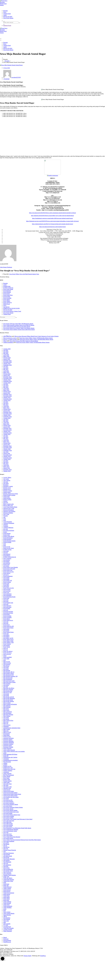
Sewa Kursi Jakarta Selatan (10, 810)
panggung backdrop (8, 738)
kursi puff (5, 604)
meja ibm (5, 686)
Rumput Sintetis (7, 781)
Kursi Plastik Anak (8, 602)
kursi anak (6, 551)
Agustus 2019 (6, 459)
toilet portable (6, 923)
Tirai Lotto (6, 920)
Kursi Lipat (6, 583)
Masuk (5, 937)
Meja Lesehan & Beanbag (10, 704)
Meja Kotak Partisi (8, 700)
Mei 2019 (5, 463)
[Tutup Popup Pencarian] (4, 24)
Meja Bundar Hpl (7, 677)
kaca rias (5, 529)
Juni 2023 (5, 403)
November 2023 (7, 396)
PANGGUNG (7, 736)
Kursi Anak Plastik (8, 289)
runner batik (6, 782)
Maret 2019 (6, 466)
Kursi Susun (6, 624)
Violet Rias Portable (8, 928)
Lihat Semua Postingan (6, 267)
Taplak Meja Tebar (8, 881)
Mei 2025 (5, 369)
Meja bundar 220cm (8, 673)
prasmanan (6, 772)
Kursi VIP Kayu (7, 302)
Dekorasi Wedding (8, 513)
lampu (4, 655)
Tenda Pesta (6, 895)
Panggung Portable (8, 747)
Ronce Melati (6, 776)
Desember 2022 (7, 412)
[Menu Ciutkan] (0, 38)
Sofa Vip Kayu (7, 872)
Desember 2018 (7, 469)
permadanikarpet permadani (10, 760)
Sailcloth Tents (7, 788)
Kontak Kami (6, 286)
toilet (4, 922)
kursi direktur (6, 563)
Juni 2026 (5, 351)
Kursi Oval (6, 592)
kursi (4, 543)
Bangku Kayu (7, 489)
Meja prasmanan (7, 711)
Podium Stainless (7, 770)
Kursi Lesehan (7, 582)
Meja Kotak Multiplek (9, 698)
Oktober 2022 (6, 415)
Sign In (5, 845)
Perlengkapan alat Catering (10, 757)
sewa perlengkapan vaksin (10, 831)
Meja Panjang (6, 707)
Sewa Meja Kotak (8, 823)
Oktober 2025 (6, 363)
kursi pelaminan (7, 594)
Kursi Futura (6, 293)
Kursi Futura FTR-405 (9, 568)
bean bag (5, 502)
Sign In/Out (6, 847)
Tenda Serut (6, 904)
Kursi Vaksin (6, 647)
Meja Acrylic (6, 661)
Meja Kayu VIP (7, 692)
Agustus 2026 (6, 349)
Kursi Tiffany (6, 301)
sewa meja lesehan (8, 825)
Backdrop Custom (8, 486)
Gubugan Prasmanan (8, 523)
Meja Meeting (6, 705)
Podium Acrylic (7, 766)
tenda (4, 882)
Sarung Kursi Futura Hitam (10, 792)
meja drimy (6, 685)
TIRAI (5, 916)
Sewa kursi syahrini (8, 817)
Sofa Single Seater (8, 870)
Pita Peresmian (7, 761)
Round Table (6, 779)
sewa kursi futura (7, 806)
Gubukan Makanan (8, 527)
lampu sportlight (7, 657)
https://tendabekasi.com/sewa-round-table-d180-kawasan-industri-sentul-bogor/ (52, 218)
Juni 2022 (5, 419)
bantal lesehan (7, 498)
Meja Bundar (6, 670)
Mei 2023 (5, 405)
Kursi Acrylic (6, 546)
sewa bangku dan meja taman (11, 797)
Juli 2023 (5, 402)
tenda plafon (6, 897)
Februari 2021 (7, 443)
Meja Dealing (6, 683)
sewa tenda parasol (8, 838)
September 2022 (7, 416)
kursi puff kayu (7, 605)
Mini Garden (6, 729)
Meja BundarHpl (7, 679)
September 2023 (7, 399)
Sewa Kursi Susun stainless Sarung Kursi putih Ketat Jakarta (19, 329)
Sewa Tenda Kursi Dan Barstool (11, 837)
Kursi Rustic (6, 614)
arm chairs (6, 483)
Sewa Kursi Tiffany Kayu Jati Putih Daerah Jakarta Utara (24, 274)
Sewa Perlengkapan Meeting (10, 829)
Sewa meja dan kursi (8, 820)
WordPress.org (7, 942)
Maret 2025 (6, 372)
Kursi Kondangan (8, 576)
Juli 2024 (5, 384)
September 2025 (7, 365)
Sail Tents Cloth (7, 786)
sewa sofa (5, 832)
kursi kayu (6, 574)
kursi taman (6, 629)
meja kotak (6, 694)
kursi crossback (7, 558)
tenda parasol (6, 894)
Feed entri (5, 939)
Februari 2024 (7, 391)
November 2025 (7, 362)
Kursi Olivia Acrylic (8, 588)
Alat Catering (6, 480)
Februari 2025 (7, 374)
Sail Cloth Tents (7, 784)
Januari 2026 (6, 359)
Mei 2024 (5, 387)
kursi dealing (6, 560)
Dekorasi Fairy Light (8, 508)
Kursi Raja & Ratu (8, 611)
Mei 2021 (5, 438)
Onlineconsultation (8, 342)
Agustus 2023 (6, 400)
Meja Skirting (6, 716)
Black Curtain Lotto (8, 504)
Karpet (5, 532)
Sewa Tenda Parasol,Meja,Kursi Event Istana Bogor (16, 326)
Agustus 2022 (6, 418)
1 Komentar (6, 79)
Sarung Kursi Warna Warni (10, 795)
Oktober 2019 (6, 456)
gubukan (5, 524)
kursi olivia (6, 586)
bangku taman (7, 492)
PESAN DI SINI (7, 16)
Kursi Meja (6, 585)
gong (4, 518)
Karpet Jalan (6, 535)
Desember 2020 (7, 446)
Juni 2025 (5, 368)
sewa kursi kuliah (7, 813)
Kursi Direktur (7, 292)
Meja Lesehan (7, 703)
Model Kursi (6, 304)
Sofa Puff (5, 866)
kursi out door (6, 589)
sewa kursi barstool (8, 801)
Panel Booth (6, 733)
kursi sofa (5, 622)
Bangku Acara (7, 487)
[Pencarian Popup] (4, 21)
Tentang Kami (7, 13)
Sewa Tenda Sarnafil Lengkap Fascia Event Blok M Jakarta (18, 325)
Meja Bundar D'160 (8, 675)
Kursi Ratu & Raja (8, 613)
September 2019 (7, 458)
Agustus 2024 (6, 382)
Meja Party (6, 708)
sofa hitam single (7, 856)
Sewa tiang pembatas (8, 841)
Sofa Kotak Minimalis (9, 859)
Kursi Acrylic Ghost (8, 548)
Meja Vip (5, 723)
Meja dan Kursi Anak (8, 680)
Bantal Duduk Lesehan (9, 495)
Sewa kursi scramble (8, 816)
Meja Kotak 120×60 (8, 697)
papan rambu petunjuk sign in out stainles (14, 751)
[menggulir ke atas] (2, 958)
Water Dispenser (7, 931)
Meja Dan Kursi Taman (9, 682)
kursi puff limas (7, 607)
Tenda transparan (7, 906)
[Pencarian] (16, 317)
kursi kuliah (6, 577)
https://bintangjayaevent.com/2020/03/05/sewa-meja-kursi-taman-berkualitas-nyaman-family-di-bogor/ (52, 221)
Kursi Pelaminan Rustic (9, 596)
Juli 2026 (5, 350)
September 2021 (7, 432)
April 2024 (6, 388)
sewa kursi (6, 798)
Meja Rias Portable (8, 714)
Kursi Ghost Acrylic (8, 571)
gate (4, 517)
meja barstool (6, 664)
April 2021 (6, 440)
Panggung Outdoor (8, 744)
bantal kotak (6, 496)
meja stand (6, 717)
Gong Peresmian (7, 521)
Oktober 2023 (6, 397)
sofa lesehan (6, 860)
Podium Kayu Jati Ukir (9, 769)
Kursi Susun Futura (8, 627)
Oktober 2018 (6, 471)
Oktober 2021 (6, 431)
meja (4, 660)
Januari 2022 (6, 427)
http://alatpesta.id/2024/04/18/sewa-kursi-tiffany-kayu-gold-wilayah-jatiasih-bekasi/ (52, 215)
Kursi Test (6, 633)
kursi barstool (6, 554)
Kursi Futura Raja (8, 295)
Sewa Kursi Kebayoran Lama (11, 811)
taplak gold (6, 876)
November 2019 (7, 455)
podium (5, 763)
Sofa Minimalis (7, 862)
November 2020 (7, 447)
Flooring (5, 515)
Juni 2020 (5, 452)
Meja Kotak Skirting (8, 701)
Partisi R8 (5, 756)
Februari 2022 (7, 425)
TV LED (5, 925)
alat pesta (7, 61)
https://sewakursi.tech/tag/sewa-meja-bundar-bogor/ (52, 226)
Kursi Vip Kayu (7, 652)
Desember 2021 (7, 428)
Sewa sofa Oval (7, 834)
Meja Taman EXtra (8, 720)
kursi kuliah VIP (7, 580)
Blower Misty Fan (8, 505)
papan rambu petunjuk (9, 750)
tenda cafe (6, 885)
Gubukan (5, 526)
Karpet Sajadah (7, 542)
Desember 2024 (7, 377)
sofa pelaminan (7, 865)
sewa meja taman (7, 826)
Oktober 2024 (6, 379)
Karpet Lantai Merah (8, 536)
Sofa (4, 851)
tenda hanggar (7, 890)
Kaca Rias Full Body (8, 530)
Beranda (5, 10)
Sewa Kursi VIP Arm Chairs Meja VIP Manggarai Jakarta (18, 323)
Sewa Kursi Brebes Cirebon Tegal (12, 311)
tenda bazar (6, 884)
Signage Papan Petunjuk (9, 850)
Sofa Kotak (6, 857)
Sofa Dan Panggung (8, 853)
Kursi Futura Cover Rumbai (10, 567)
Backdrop (5, 485)
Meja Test (5, 722)
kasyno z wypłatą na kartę (10, 339)
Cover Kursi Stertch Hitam (10, 507)
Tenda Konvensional (8, 892)
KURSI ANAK (7, 549)
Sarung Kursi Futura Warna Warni (12, 794)
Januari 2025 (6, 375)
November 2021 (7, 430)
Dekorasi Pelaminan (8, 510)
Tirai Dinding (6, 918)
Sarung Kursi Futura (8, 791)
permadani (6, 758)
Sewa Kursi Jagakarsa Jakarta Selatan (13, 807)
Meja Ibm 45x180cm (8, 688)
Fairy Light (6, 514)
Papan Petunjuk (7, 748)
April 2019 (6, 465)
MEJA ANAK (7, 663)
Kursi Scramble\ (7, 617)
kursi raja (5, 610)
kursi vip (5, 648)
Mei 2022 (5, 421)
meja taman (6, 719)
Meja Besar (6, 666)
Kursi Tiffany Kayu (8, 639)
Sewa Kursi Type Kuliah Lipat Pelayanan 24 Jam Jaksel (17, 819)
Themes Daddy (27, 955)
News (4, 12)
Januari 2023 (6, 410)
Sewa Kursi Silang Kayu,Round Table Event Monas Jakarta (18, 328)
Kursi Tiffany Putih (8, 641)
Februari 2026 (7, 357)
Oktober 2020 (6, 449)
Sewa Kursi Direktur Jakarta (10, 804)
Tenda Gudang (7, 888)
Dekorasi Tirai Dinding (9, 511)
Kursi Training (7, 644)
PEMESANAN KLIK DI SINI (11, 308)
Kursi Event (6, 564)
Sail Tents (5, 785)
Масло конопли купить (9, 338)
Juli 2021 (5, 435)
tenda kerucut (6, 891)
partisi (4, 753)
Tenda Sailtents (7, 901)
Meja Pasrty (6, 710)
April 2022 (6, 422)
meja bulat (6, 667)
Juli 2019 (5, 460)
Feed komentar (7, 940)
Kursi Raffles (6, 608)
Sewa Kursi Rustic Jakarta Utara (11, 814)
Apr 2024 (6, 68)
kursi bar (5, 552)
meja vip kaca (6, 725)
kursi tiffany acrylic (8, 638)
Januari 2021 (6, 444)
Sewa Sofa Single (7, 835)
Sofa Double (6, 854)
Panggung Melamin (8, 741)
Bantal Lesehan (7, 499)
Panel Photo (6, 735)
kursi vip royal (7, 654)
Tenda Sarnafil (7, 903)
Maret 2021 (6, 441)
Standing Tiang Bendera (9, 875)
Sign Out (5, 848)
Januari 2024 (6, 393)
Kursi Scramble (7, 298)
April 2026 (6, 354)
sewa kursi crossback (8, 803)
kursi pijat (5, 599)
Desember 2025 (7, 360)
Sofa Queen (6, 867)
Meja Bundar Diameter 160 (10, 676)
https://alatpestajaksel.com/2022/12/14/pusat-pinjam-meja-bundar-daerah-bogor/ (52, 224)
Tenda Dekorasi (7, 887)
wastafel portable (7, 929)
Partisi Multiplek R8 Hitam (10, 754)
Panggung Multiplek (8, 742)
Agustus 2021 (6, 434)
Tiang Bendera (7, 915)
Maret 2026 (6, 356)
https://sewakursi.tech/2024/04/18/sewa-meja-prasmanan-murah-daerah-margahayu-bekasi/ (52, 212)
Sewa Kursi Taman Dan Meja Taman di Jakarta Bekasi (24, 341)
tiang (4, 910)
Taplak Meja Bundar (8, 879)
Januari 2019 (6, 468)
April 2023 (6, 406)
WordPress (43, 955)
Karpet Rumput (7, 539)
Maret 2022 (6, 424)
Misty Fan (6, 730)
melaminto (6, 726)
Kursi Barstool (7, 290)
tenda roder (6, 900)
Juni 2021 (5, 437)
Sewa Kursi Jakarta (8, 18)
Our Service (6, 307)
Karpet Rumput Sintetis (9, 540)
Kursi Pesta (6, 598)
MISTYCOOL (7, 732)
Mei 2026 (5, 353)
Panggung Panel (7, 745)
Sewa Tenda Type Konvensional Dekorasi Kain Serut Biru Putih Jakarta (22, 839)
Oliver (5, 341)
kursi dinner (6, 561)
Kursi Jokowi (6, 573)
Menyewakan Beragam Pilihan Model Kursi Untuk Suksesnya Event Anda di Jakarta (36, 336)
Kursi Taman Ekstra (8, 632)
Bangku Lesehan (7, 490)
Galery (5, 15)
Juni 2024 (5, 385)
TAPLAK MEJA (7, 878)
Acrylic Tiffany (7, 477)
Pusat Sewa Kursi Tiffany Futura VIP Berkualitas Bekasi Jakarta (36, 338)
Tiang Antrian (6, 912)
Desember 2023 (7, 394)
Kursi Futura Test (7, 570)
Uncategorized (7, 926)
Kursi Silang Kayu (8, 620)
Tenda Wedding (7, 907)
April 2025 (6, 371)
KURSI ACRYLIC (8, 287)
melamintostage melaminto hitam (11, 728)
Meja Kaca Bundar (8, 689)
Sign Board (6, 844)
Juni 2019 (5, 462)
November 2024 (7, 378)
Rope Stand (6, 778)
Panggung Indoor (7, 739)
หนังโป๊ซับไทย (7, 336)
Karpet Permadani (8, 538)
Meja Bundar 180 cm (8, 672)
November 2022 (7, 413)
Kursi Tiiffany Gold (8, 642)
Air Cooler (6, 479)
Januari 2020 (6, 453)
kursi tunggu (6, 645)
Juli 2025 (5, 366)
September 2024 (7, 381)
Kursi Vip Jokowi (7, 651)
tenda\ (4, 909)
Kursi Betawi (6, 555)
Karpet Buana (6, 533)
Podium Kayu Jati (8, 767)
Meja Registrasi (7, 713)
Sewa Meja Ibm (7, 822)
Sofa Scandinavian (8, 869)
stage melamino (7, 873)
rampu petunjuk (7, 773)
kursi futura (6, 566)
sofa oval (5, 863)
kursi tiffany (6, 635)
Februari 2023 (7, 409)
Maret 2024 (6, 390)
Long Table (6, 658)
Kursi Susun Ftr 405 (8, 626)
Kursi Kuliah (6, 296)
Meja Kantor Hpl (7, 691)
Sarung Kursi (6, 789)
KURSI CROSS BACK (9, 557)
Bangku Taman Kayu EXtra (10, 493)
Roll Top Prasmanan (8, 775)
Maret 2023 (6, 407)
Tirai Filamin (6, 919)
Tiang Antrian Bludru (8, 913)
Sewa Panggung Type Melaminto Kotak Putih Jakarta (17, 828)
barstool (5, 501)
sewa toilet (6, 842)
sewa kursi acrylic (8, 800)
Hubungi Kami (7, 25)
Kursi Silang (6, 299)
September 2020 (7, 450)
